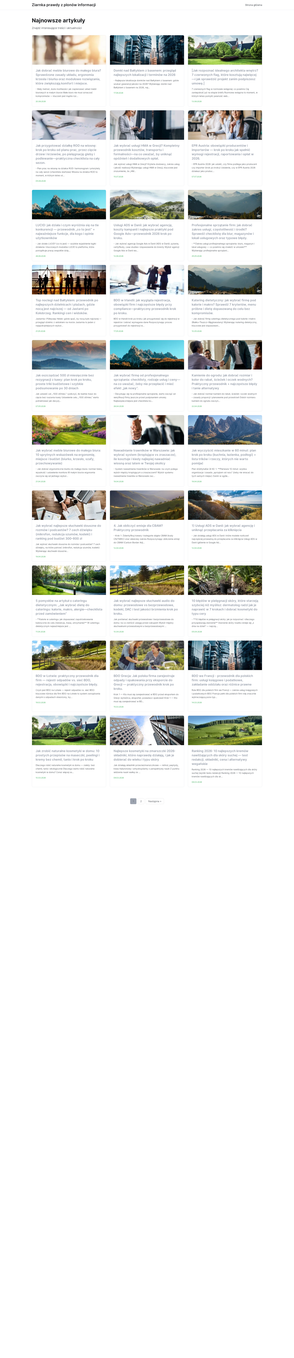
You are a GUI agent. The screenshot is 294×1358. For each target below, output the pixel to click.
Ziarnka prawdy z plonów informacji (64, 5)
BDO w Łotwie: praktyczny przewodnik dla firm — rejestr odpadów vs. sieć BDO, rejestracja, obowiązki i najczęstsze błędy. (67, 680)
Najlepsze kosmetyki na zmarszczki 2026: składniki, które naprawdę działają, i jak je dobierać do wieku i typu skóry (144, 755)
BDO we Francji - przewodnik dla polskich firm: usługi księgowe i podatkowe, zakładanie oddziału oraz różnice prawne (222, 680)
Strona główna (253, 4)
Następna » (154, 801)
